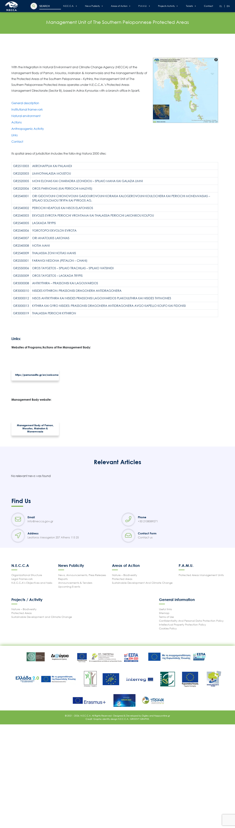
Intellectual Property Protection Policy (182, 624)
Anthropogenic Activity (27, 129)
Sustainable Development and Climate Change (41, 616)
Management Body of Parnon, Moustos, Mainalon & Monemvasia (35, 428)
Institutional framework (27, 109)
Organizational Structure (26, 575)
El (221, 6)
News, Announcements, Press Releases (82, 575)
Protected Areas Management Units (201, 575)
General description (25, 103)
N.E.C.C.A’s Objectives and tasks (31, 582)
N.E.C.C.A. (68, 6)
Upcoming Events (69, 586)
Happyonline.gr (162, 715)
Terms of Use (166, 616)
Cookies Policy (168, 628)
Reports (63, 578)
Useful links (165, 609)
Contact (208, 6)
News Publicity (92, 6)
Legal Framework (22, 578)
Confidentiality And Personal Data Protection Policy (191, 620)
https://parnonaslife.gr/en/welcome (37, 374)
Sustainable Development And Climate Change (142, 582)
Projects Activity (166, 6)
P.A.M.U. (142, 6)
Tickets (189, 6)
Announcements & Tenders (75, 582)
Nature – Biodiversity (124, 575)
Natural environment (25, 116)
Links (14, 135)
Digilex (145, 715)
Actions (16, 122)
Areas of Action (119, 6)
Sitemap (164, 613)
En (228, 6)
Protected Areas (122, 578)
